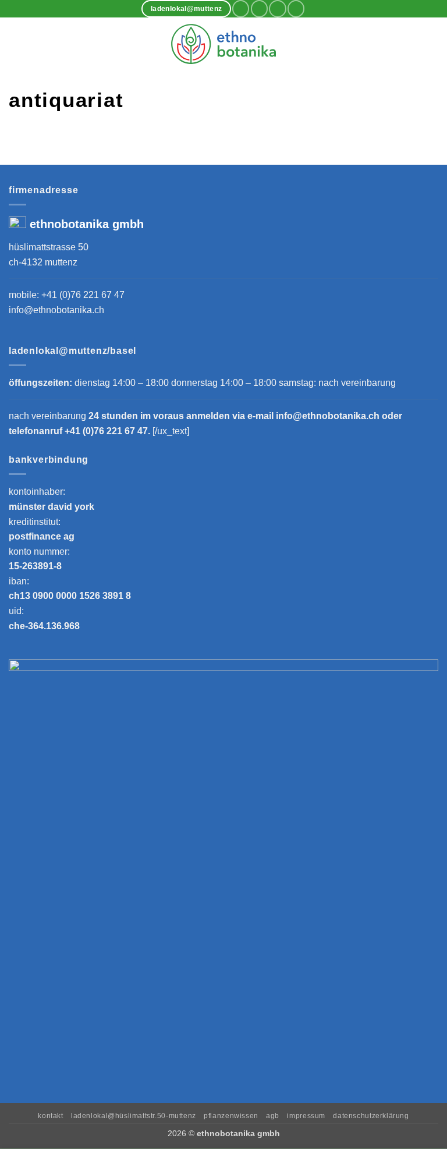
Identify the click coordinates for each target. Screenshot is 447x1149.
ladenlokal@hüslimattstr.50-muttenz (133, 1116)
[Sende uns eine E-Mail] (277, 8)
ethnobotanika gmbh (87, 224)
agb (272, 1116)
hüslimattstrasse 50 (48, 247)
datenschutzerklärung (371, 1116)
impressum (306, 1116)
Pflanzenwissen (231, 1116)
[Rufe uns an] (296, 8)
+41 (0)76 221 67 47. (108, 431)
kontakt (50, 1116)
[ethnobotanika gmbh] (223, 43)
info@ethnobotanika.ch (56, 310)
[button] (16, 44)
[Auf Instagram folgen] (259, 8)
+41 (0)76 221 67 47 (83, 295)
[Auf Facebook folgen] (240, 8)
